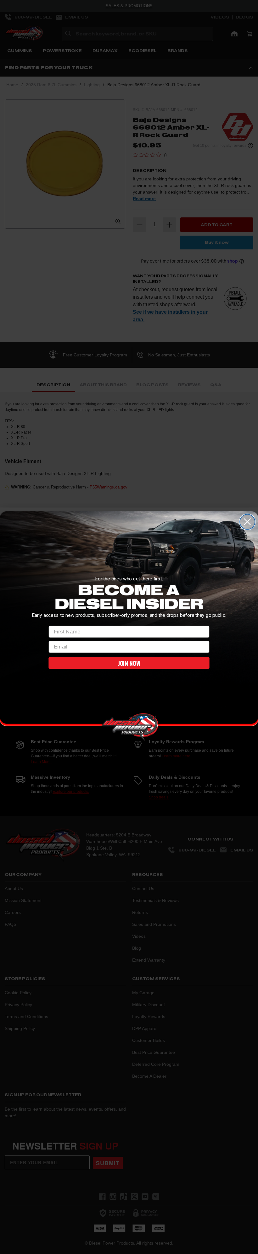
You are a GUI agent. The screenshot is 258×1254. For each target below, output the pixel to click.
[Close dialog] (247, 521)
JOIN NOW (129, 662)
